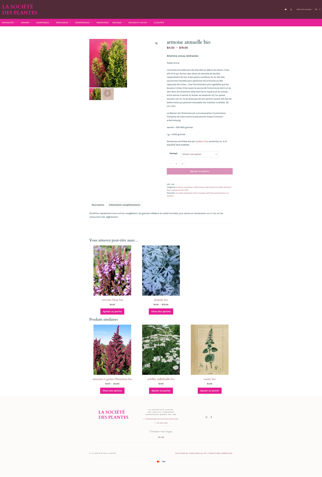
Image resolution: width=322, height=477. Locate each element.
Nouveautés (8, 22)
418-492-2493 (162, 423)
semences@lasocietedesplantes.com (162, 419)
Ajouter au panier (199, 171)
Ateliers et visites (137, 22)
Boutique (117, 22)
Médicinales (62, 22)
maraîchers (188, 187)
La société (159, 22)
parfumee (210, 193)
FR (159, 437)
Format (173, 153)
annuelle (179, 193)
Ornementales (82, 22)
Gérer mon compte (304, 9)
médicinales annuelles (214, 187)
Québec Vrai (202, 141)
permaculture (220, 193)
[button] (156, 43)
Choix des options (161, 311)
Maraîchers (103, 22)
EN (163, 437)
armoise (179, 187)
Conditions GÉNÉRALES (221, 453)
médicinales (199, 187)
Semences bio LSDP (180, 190)
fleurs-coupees (199, 193)
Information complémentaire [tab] (124, 204)
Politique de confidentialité (190, 453)
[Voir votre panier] (285, 9)
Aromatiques (42, 22)
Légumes (25, 22)
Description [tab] (98, 204)
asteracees (188, 193)
